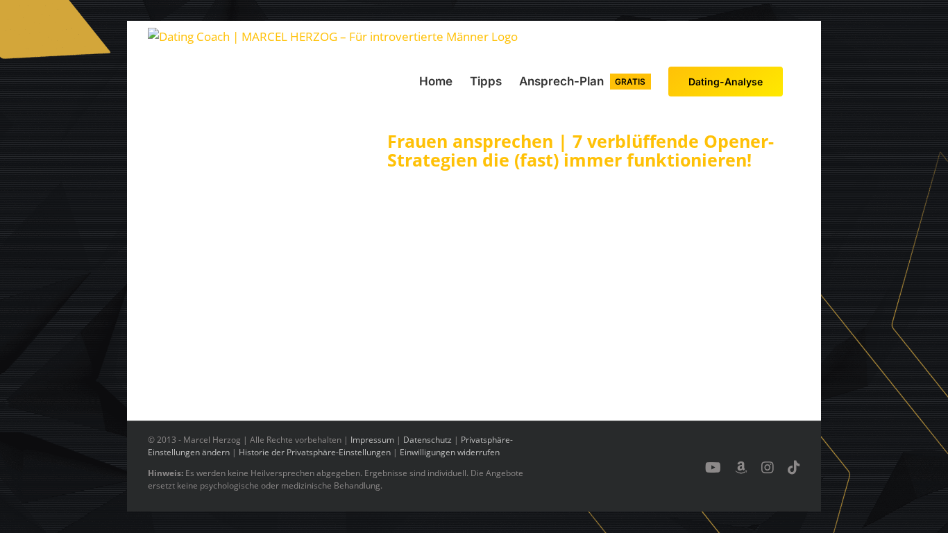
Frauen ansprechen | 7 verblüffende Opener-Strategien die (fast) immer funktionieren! (580, 150)
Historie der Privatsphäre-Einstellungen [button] (315, 452)
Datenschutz (427, 440)
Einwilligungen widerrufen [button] (450, 452)
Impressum (372, 440)
